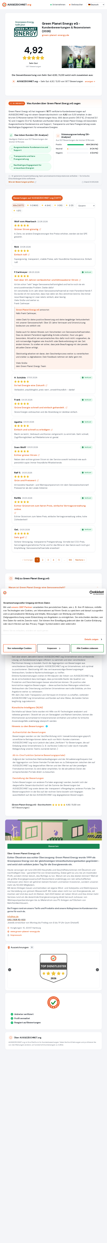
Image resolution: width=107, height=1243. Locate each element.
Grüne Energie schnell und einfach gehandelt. (39, 407)
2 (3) (69, 205)
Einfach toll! (20, 254)
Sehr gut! (19, 537)
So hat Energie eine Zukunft (29, 385)
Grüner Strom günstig (26, 229)
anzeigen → (90, 81)
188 (70, 560)
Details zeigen (91, 639)
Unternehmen (58, 4)
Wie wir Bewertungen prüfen (21, 182)
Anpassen (52, 648)
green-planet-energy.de (55, 35)
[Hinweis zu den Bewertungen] (46, 726)
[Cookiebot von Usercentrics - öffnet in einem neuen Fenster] (91, 593)
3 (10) (58, 205)
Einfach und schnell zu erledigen (32, 429)
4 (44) (46, 205)
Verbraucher (77, 4)
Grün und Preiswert (25, 480)
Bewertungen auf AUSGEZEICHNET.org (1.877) (37, 198)
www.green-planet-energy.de (25, 931)
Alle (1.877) (18, 205)
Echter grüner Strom (25, 455)
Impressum (16, 935)
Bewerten (53, 846)
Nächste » (80, 560)
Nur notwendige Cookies (20, 648)
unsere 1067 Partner (21, 607)
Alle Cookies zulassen (87, 648)
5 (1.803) (32, 205)
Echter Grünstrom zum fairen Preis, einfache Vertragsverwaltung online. (50, 507)
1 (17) (17, 210)
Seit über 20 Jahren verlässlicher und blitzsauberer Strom (46, 279)
